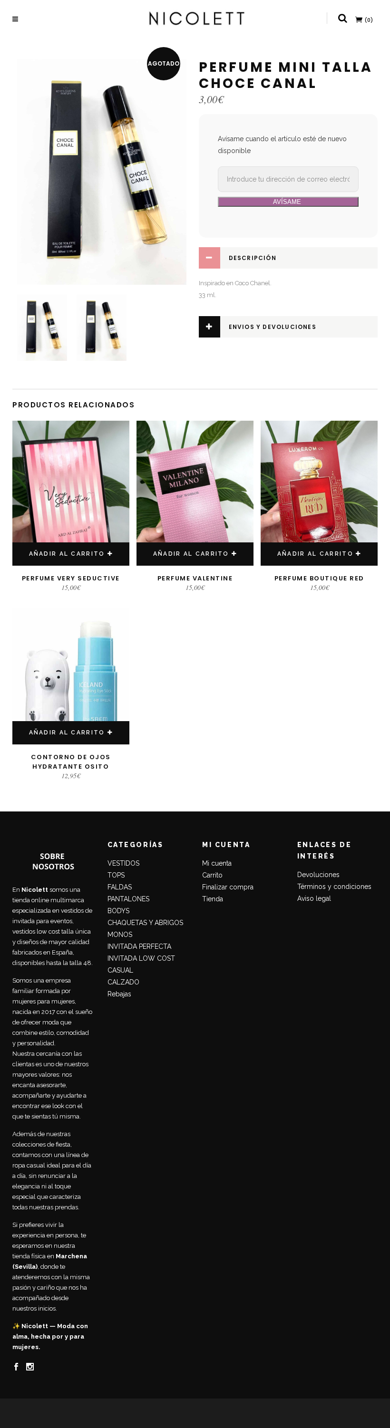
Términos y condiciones (334, 886)
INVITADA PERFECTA (139, 946)
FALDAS (119, 887)
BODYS (118, 911)
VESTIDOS (123, 863)
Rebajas (119, 994)
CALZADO (123, 982)
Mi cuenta (217, 863)
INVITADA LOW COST (141, 958)
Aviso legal (314, 898)
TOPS (116, 875)
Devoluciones (318, 874)
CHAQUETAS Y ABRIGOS (145, 922)
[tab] (288, 258)
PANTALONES (128, 899)
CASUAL (120, 970)
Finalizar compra (228, 887)
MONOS (119, 934)
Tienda (212, 899)
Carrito (212, 875)
